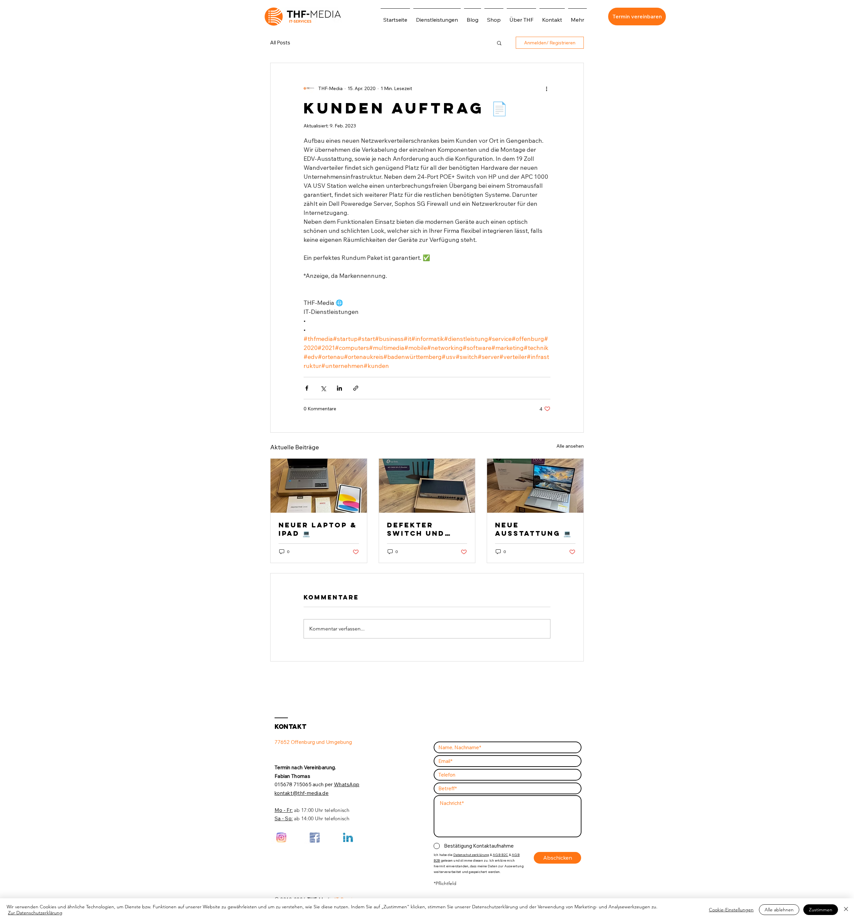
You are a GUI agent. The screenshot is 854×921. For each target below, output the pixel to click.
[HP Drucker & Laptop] (535, 486)
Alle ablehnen (779, 910)
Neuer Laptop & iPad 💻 (318, 529)
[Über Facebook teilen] (307, 388)
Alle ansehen (570, 446)
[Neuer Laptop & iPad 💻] (319, 486)
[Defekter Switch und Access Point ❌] (427, 486)
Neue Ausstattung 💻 (533, 529)
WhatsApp (346, 784)
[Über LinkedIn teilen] (339, 388)
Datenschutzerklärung (471, 855)
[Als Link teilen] (356, 388)
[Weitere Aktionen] (546, 88)
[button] (499, 42)
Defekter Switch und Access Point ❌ (425, 529)
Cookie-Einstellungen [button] (731, 910)
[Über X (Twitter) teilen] (323, 388)
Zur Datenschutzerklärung (35, 913)
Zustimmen (820, 910)
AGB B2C (500, 855)
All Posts (280, 43)
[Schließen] (846, 910)
